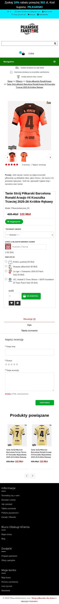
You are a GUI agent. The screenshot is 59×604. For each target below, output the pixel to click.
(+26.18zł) (9, 252)
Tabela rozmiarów (29, 330)
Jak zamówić (6, 504)
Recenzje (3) (29, 319)
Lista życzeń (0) (19, 14)
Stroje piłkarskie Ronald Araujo (38, 81)
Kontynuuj (45, 402)
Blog (3, 539)
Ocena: (9, 361)
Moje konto (48, 11)
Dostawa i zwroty (8, 500)
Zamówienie (43, 14)
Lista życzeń (6, 586)
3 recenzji (26, 165)
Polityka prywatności (10, 513)
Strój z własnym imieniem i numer (20, 242)
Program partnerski (9, 556)
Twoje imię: (11, 346)
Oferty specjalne (8, 560)
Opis (29, 325)
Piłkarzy (19, 81)
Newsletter (5, 590)
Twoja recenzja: (12, 370)
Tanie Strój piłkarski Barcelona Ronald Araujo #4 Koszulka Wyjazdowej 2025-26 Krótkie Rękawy (41, 453)
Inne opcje (10, 257)
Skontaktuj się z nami (10, 495)
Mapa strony (6, 534)
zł (8, 12)
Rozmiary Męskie (13, 229)
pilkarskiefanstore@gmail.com (28, 11)
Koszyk (32, 14)
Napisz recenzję (39, 165)
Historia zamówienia (9, 582)
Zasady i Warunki (8, 517)
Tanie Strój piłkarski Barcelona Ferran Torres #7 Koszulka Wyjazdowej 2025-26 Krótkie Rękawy (16, 453)
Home (10, 81)
